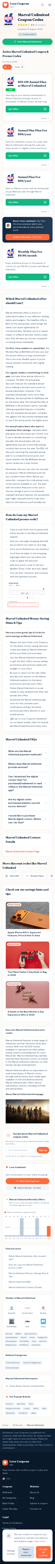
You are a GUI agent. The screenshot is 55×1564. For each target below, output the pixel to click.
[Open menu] (50, 5)
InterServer (36, 1345)
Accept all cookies (43, 1552)
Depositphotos (30, 1334)
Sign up (43, 1150)
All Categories (9, 1497)
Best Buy (21, 1404)
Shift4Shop (24, 1345)
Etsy (31, 1404)
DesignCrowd (11, 1345)
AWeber (18, 1334)
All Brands (17, 1425)
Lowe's (27, 1408)
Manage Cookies (11, 1552)
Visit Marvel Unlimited (29, 41)
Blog (32, 1497)
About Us (34, 1492)
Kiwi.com (43, 1341)
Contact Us (35, 1508)
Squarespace (11, 1341)
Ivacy (34, 1341)
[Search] (42, 5)
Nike (44, 1408)
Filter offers (9, 62)
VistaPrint (23, 1413)
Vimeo (32, 1337)
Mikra (36, 1408)
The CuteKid (24, 1341)
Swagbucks (42, 1337)
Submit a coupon (39, 1503)
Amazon (9, 1404)
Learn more (39, 1541)
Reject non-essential (26, 1552)
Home (5, 1425)
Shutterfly (10, 1413)
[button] (7, 67)
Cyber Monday (9, 1508)
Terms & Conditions (12, 1523)
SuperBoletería (12, 1337)
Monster (9, 1334)
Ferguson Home (13, 1408)
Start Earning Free (29, 1181)
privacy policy (36, 1156)
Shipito (24, 1337)
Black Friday (8, 1503)
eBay (33, 1413)
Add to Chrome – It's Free (28, 237)
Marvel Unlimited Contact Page (23, 851)
